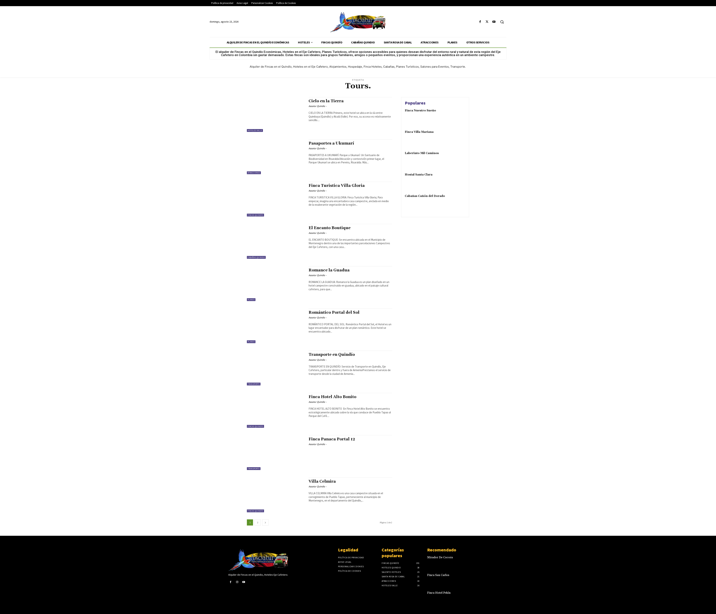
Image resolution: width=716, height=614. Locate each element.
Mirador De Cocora (440, 557)
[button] (501, 21)
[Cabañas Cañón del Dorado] (457, 202)
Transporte (254, 384)
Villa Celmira (322, 481)
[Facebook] (480, 21)
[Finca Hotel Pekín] (482, 597)
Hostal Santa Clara (418, 174)
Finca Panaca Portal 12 (332, 439)
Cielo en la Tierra (326, 101)
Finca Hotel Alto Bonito (332, 397)
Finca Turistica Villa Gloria (337, 185)
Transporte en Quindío (332, 354)
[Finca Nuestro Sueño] (457, 116)
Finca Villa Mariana (419, 132)
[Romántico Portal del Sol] (276, 325)
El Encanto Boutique (330, 228)
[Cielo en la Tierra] (276, 114)
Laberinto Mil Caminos (422, 153)
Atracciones (254, 173)
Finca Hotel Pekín (438, 593)
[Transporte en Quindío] (276, 368)
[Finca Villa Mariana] (457, 138)
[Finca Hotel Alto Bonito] (276, 410)
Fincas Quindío (255, 215)
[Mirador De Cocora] (482, 561)
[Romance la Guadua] (276, 283)
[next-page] (265, 522)
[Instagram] (237, 582)
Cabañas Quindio (256, 257)
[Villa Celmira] (276, 494)
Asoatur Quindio (317, 106)
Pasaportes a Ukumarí (331, 143)
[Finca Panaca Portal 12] (276, 452)
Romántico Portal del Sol (334, 312)
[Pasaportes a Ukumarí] (276, 156)
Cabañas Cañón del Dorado (425, 196)
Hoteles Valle (255, 130)
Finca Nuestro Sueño (420, 110)
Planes (251, 299)
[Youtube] (494, 21)
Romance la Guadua (329, 270)
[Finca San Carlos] (482, 579)
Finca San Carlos (438, 575)
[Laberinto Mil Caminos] (457, 159)
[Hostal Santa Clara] (457, 180)
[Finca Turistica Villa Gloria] (276, 199)
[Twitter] (487, 21)
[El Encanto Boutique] (276, 241)
